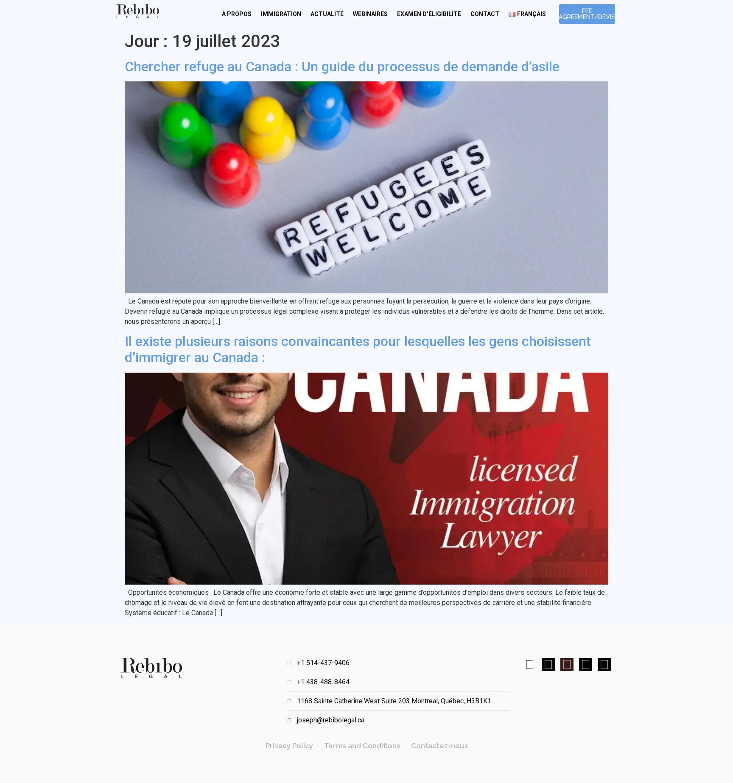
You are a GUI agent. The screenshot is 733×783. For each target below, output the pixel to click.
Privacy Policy (289, 745)
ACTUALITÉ (327, 14)
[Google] (567, 664)
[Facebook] (529, 664)
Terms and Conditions (362, 745)
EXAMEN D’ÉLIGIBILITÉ (429, 14)
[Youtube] (604, 664)
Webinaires (370, 14)
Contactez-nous (439, 745)
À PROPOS (237, 14)
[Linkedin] (548, 664)
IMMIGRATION (281, 14)
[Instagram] (585, 664)
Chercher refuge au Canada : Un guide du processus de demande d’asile (342, 67)
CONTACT (484, 14)
